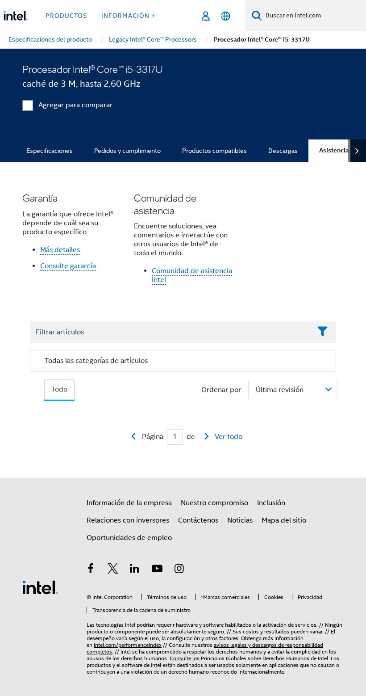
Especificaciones (49, 151)
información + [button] (128, 16)
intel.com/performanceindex (128, 644)
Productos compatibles (214, 151)
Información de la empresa (129, 502)
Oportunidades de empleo (129, 537)
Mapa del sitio (284, 520)
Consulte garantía (68, 266)
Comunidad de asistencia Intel (192, 275)
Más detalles (60, 249)
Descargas (283, 151)
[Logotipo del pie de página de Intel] (40, 586)
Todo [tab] (59, 389)
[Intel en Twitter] (113, 570)
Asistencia (334, 150)
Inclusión (271, 502)
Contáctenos (198, 520)
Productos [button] (66, 16)
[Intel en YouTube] (157, 570)
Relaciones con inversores (128, 520)
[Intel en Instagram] (179, 570)
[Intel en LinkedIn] (134, 570)
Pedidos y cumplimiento (127, 151)
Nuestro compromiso (214, 502)
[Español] (226, 15)
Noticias (240, 520)
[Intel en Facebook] (90, 570)
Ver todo (228, 436)
